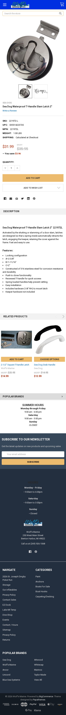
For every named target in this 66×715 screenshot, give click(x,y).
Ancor (5, 670)
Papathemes (39, 699)
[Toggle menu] (4, 4)
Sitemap (7, 630)
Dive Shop (8, 615)
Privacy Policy (9, 595)
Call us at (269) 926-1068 (33, 543)
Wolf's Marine (9, 664)
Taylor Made (40, 674)
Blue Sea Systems (11, 680)
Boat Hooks (41, 591)
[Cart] (63, 4)
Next (63, 316)
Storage (6, 585)
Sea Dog (7, 660)
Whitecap (38, 664)
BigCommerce (46, 696)
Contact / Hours (10, 625)
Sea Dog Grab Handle (44, 364)
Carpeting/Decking (45, 596)
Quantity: (8, 162)
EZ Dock (7, 605)
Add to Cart (16, 359)
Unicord (6, 674)
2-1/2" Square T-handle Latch (15, 364)
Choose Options (49, 359)
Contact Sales (9, 599)
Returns (6, 640)
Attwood (38, 660)
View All (38, 680)
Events (6, 620)
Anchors (40, 581)
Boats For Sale (43, 586)
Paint (38, 576)
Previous (56, 316)
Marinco (38, 670)
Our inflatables (10, 589)
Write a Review (10, 110)
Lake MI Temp (9, 609)
